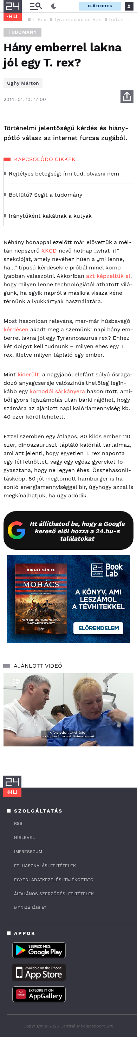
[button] (128, 19)
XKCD (49, 250)
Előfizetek (100, 6)
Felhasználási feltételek (45, 865)
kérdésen (16, 329)
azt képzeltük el (108, 276)
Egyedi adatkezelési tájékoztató (53, 879)
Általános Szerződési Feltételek (54, 893)
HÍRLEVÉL (24, 837)
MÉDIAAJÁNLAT (30, 907)
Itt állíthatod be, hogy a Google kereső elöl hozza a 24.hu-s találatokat (77, 531)
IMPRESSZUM (28, 851)
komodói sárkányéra (57, 391)
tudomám (121, 19)
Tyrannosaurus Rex (77, 19)
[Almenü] (35, 6)
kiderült (28, 374)
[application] (68, 709)
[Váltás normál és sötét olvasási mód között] (54, 6)
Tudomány (22, 32)
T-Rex (39, 19)
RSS (18, 823)
